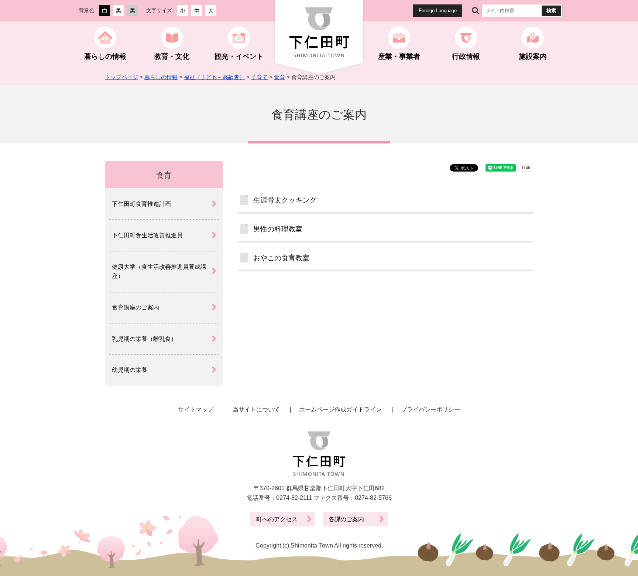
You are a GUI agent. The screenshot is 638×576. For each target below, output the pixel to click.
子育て (259, 77)
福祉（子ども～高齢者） (214, 77)
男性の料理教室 (277, 229)
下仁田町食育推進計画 (141, 204)
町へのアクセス (277, 519)
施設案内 (533, 56)
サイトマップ (195, 409)
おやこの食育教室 (281, 258)
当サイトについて (256, 409)
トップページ (121, 77)
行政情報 (466, 56)
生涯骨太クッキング (284, 200)
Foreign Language (438, 10)
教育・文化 (171, 56)
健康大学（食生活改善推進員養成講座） (159, 271)
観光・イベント (239, 56)
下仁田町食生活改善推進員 (147, 235)
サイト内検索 (475, 10)
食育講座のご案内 (135, 307)
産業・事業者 (399, 56)
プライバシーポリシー (430, 409)
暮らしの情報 (105, 56)
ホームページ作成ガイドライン (340, 409)
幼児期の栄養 (129, 370)
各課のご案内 (346, 519)
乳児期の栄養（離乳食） (144, 339)
